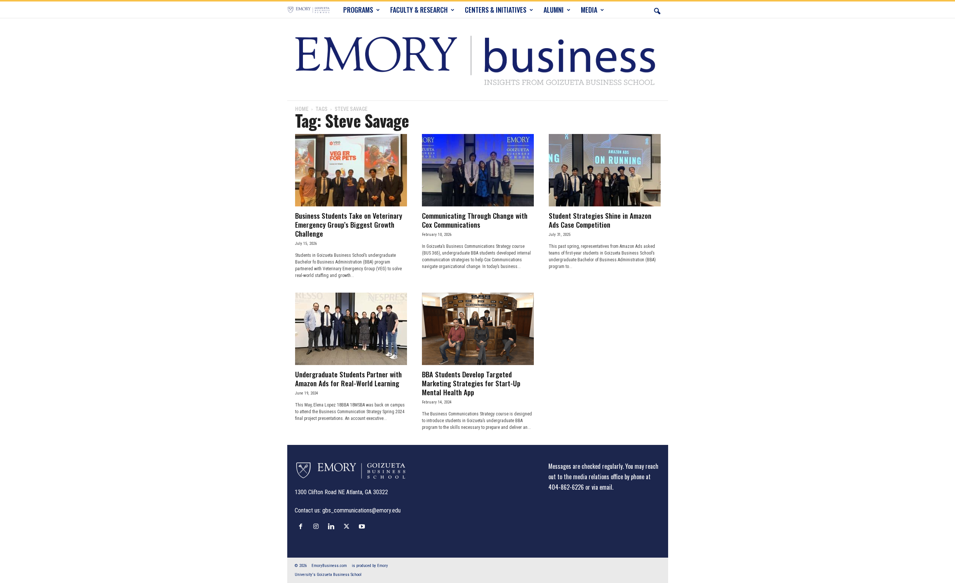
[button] (657, 9)
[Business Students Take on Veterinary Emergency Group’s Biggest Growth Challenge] (351, 170)
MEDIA (589, 10)
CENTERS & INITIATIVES (495, 10)
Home (302, 109)
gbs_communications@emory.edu (361, 510)
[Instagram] (317, 526)
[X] (348, 526)
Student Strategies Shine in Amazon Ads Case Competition (600, 220)
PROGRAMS (358, 10)
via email (602, 487)
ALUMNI (554, 10)
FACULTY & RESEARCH (419, 10)
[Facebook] (302, 526)
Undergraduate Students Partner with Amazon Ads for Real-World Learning (348, 378)
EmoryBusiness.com (329, 565)
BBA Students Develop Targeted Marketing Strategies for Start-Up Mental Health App (471, 383)
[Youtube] (363, 526)
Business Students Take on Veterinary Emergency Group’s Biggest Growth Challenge (348, 224)
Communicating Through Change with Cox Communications (474, 220)
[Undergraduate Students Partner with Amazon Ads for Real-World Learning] (351, 329)
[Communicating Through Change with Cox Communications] (478, 170)
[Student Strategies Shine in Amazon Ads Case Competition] (605, 170)
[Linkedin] (333, 526)
